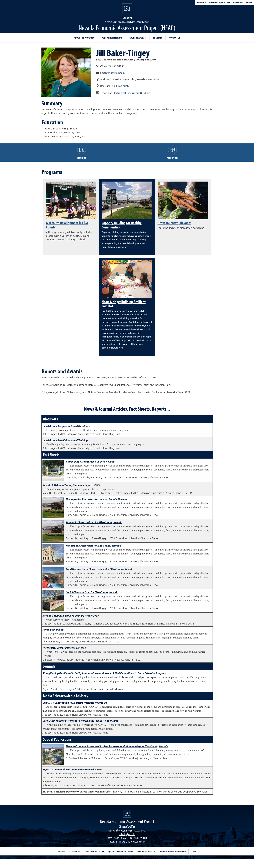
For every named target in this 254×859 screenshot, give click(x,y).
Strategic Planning (52, 629)
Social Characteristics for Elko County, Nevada (92, 592)
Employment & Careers (146, 851)
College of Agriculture (219, 2)
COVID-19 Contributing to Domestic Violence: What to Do (74, 702)
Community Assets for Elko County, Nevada (90, 461)
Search (249, 2)
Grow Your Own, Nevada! (174, 222)
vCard (147, 93)
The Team (157, 37)
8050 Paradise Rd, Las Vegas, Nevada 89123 (127, 830)
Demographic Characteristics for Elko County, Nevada (96, 499)
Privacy (193, 851)
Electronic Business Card (126, 93)
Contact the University (94, 851)
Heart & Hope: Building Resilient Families (124, 303)
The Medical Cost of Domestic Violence (64, 647)
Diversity (61, 851)
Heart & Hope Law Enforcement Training (65, 440)
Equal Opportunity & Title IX (120, 851)
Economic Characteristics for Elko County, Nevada (94, 522)
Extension (201, 2)
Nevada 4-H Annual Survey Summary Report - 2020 (71, 485)
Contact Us (174, 37)
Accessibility (74, 851)
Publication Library (111, 37)
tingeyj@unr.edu (116, 72)
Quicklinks (238, 2)
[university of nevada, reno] (127, 814)
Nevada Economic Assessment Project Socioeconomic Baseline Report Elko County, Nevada (117, 746)
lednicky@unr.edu (127, 834)
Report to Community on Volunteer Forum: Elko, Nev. (72, 769)
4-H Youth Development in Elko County (67, 224)
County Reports (137, 37)
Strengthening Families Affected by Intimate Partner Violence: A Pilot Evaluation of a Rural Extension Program (104, 673)
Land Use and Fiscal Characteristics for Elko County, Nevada (99, 569)
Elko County (122, 86)
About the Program (84, 37)
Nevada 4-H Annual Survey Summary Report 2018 (70, 615)
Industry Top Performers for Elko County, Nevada (93, 545)
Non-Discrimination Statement (173, 851)
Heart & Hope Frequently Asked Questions (66, 426)
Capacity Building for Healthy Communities (122, 224)
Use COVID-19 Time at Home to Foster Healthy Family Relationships (80, 720)
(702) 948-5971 (120, 838)
